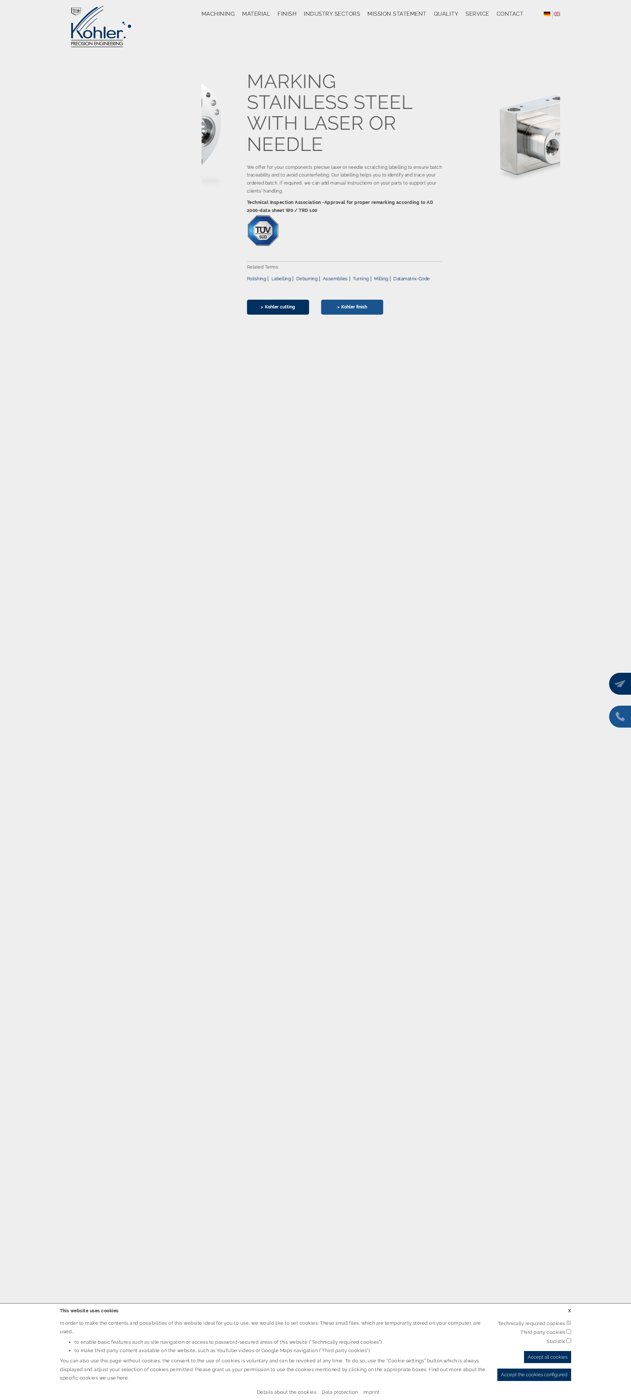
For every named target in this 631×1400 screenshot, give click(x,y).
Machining (218, 14)
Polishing (211, 278)
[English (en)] (557, 13)
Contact (510, 14)
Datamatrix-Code (366, 278)
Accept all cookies (547, 1357)
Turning (315, 278)
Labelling (236, 278)
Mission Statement (397, 14)
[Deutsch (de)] (547, 13)
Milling (336, 278)
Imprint (371, 1392)
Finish (287, 14)
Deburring (261, 278)
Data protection (340, 1392)
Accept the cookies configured (534, 1374)
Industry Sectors (332, 14)
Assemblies (290, 278)
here (122, 1378)
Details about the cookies (287, 1392)
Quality (446, 14)
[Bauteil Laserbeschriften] (495, 136)
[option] (381, 198)
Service (477, 14)
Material (256, 14)
